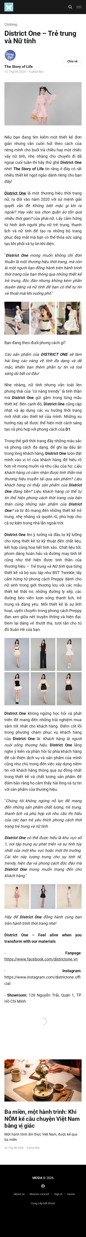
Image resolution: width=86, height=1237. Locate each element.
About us (19, 1194)
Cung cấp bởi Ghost (43, 1203)
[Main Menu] (79, 7)
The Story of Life (18, 66)
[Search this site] (70, 7)
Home (71, 1194)
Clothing (10, 24)
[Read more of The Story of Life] (10, 55)
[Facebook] (43, 1186)
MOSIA (37, 1178)
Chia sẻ (72, 61)
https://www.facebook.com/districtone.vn (41, 959)
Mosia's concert (39, 1194)
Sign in (58, 1194)
